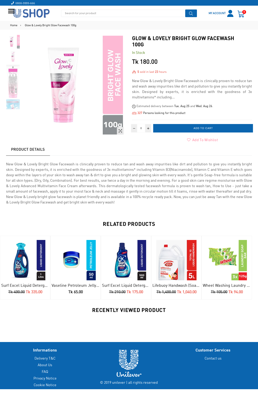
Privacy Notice (45, 378)
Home (13, 25)
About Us (45, 365)
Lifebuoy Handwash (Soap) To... (176, 286)
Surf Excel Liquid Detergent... (25, 286)
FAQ (45, 372)
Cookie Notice (45, 385)
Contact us (213, 358)
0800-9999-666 (24, 3)
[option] (13, 42)
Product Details (28, 149)
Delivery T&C (44, 358)
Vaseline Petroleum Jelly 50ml (76, 286)
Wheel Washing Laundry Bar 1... (227, 286)
